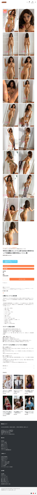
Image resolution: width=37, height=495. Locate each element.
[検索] (27, 2)
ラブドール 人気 (4, 443)
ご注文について (4, 460)
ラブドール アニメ (4, 447)
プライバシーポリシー (5, 482)
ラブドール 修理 (4, 464)
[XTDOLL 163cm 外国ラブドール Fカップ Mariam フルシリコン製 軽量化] (7, 403)
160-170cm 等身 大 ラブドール (20, 288)
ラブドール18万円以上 (10, 289)
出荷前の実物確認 (4, 456)
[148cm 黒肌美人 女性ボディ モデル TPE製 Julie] (29, 382)
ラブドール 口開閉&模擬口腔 (11, 288)
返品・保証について (4, 478)
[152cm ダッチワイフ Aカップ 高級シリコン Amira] (29, 403)
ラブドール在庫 (4, 442)
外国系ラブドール (16, 289)
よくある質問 (3, 465)
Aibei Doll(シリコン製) (29, 288)
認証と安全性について (5, 481)
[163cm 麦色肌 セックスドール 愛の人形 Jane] (18, 403)
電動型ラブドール (4, 444)
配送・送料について (4, 480)
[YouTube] (33, 493)
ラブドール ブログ (4, 476)
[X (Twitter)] (31, 493)
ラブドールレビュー (4, 477)
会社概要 (2, 473)
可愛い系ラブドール (4, 448)
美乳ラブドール (22, 289)
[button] (18, 266)
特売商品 (2, 440)
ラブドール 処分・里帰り (5, 461)
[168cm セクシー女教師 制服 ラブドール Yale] (7, 382)
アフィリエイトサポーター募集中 (7, 466)
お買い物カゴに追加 (22, 279)
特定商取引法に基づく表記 (5, 483)
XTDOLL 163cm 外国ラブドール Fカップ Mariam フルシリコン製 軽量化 (7, 412)
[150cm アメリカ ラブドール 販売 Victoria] (18, 382)
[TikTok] (35, 493)
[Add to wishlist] (11, 376)
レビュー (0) (4, 368)
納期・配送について (5, 365)
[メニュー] (35, 2)
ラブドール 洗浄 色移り (5, 463)
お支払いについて (4, 459)
